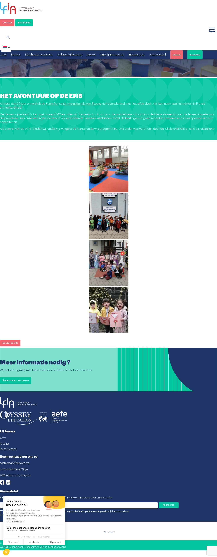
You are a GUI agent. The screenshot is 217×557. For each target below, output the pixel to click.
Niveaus (16, 54)
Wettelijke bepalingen (12, 547)
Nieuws (91, 54)
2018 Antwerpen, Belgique (15, 475)
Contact (7, 22)
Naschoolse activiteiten (39, 54)
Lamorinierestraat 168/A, (14, 469)
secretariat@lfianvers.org (15, 463)
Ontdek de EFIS (10, 343)
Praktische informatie (69, 54)
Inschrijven (24, 22)
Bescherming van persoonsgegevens (45, 547)
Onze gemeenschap (112, 54)
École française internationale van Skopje (73, 103)
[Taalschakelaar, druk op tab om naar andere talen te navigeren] (6, 48)
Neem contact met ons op (15, 380)
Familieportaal (158, 54)
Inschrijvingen (137, 54)
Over (4, 54)
